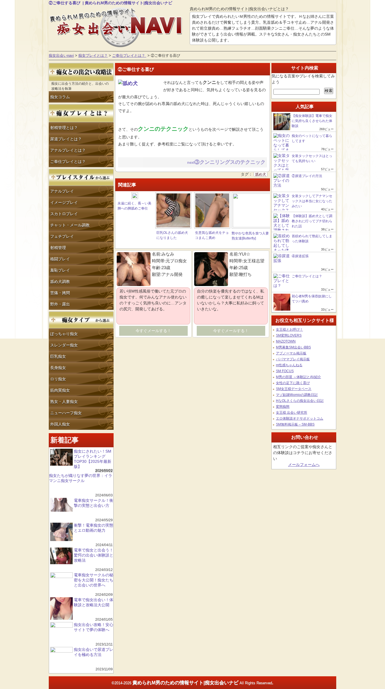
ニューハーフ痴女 (66, 413)
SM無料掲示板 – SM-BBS (295, 424)
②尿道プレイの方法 (307, 176)
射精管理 (58, 247)
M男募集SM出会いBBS (293, 347)
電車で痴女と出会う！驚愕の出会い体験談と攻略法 (93, 555)
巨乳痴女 (58, 356)
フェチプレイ (62, 236)
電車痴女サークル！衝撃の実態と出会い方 (93, 503)
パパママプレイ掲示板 (293, 359)
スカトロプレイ (64, 214)
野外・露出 (60, 304)
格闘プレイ (60, 259)
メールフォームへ (304, 464)
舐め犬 (260, 174)
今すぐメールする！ (153, 330)
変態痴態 (282, 407)
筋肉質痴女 (60, 390)
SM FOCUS (285, 371)
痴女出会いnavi (61, 56)
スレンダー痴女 (64, 345)
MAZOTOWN (286, 341)
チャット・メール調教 (70, 225)
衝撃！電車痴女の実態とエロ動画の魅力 (93, 528)
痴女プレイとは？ (93, 56)
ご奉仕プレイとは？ (129, 56)
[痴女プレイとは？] (81, 121)
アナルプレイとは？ (68, 150)
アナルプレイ (62, 191)
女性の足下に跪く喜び (293, 383)
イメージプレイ (64, 202)
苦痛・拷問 (60, 293)
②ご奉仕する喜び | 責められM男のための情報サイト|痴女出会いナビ (110, 3)
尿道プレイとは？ (66, 139)
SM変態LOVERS (289, 335)
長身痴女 (58, 367)
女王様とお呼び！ (289, 330)
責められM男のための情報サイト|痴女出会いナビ (185, 682)
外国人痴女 (60, 424)
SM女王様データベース (293, 389)
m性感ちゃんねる (289, 365)
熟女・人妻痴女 (64, 401)
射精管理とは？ (64, 127)
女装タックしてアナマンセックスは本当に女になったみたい (312, 201)
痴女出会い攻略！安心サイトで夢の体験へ (93, 627)
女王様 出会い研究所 (291, 413)
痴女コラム (60, 97)
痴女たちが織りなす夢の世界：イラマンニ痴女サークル (80, 478)
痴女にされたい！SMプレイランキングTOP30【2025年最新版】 (92, 459)
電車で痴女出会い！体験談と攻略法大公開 (93, 602)
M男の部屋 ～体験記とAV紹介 (298, 377)
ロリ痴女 (58, 379)
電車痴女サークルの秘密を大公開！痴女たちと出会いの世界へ (93, 580)
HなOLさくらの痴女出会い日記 (300, 401)
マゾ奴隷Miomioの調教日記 (297, 395)
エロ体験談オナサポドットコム (299, 418)
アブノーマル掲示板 (291, 353)
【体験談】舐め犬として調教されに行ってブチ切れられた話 (312, 221)
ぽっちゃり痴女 (64, 334)
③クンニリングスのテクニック (230, 162)
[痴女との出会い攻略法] (81, 79)
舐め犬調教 (60, 281)
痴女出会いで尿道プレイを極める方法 (93, 652)
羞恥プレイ (60, 270)
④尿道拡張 (300, 256)
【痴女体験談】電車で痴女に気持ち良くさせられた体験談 (312, 121)
